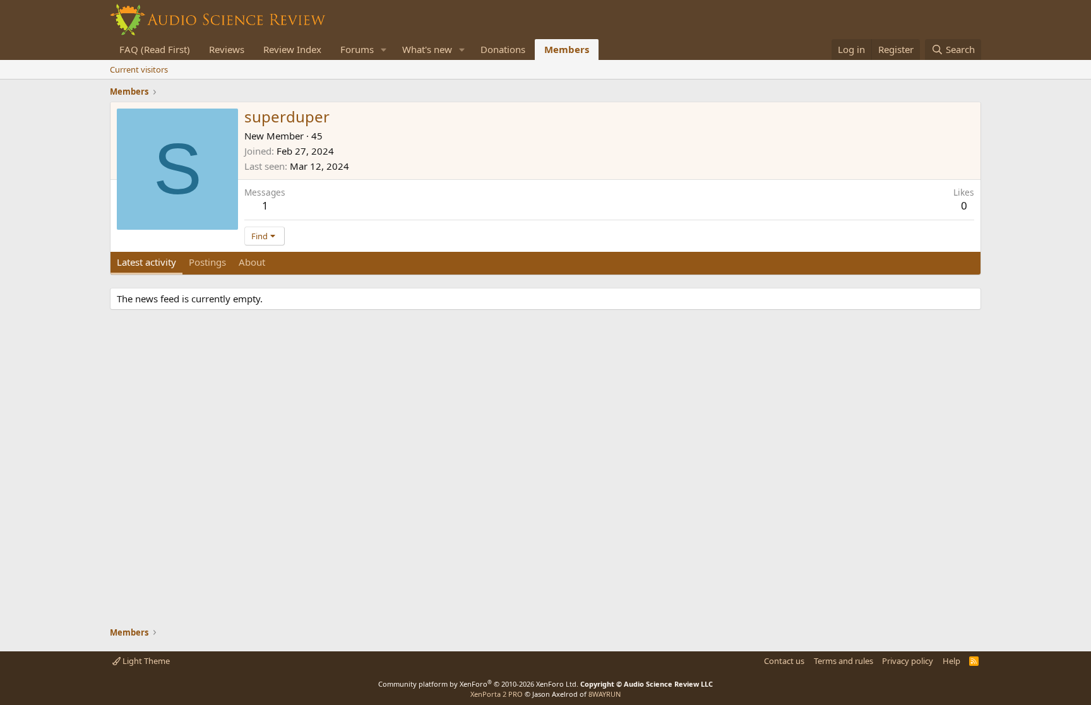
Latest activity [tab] (146, 262)
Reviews (226, 49)
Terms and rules (843, 660)
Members (566, 49)
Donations (502, 49)
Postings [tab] (207, 262)
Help (951, 660)
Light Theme (145, 660)
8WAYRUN (604, 694)
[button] (384, 49)
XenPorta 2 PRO (496, 694)
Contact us (784, 660)
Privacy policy (907, 660)
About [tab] (252, 262)
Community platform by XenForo (478, 684)
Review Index (292, 49)
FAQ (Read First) (154, 49)
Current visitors (139, 69)
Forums (357, 49)
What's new (427, 49)
